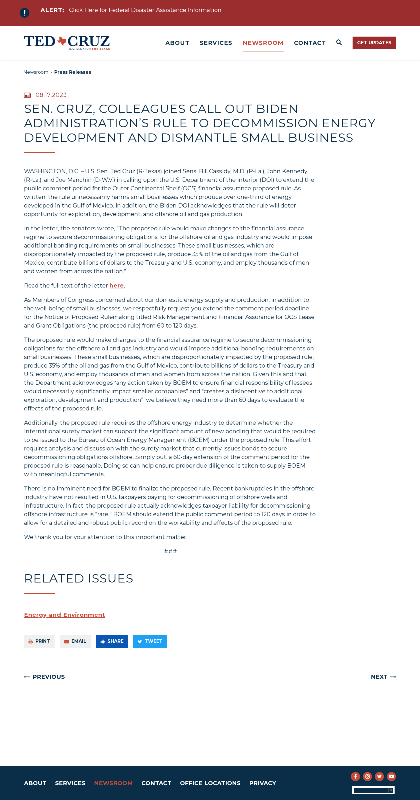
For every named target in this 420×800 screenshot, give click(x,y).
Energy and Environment (64, 614)
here (116, 285)
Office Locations (210, 783)
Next (379, 676)
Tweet (154, 641)
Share (115, 641)
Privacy (262, 783)
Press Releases (72, 72)
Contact (310, 42)
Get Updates (374, 42)
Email (78, 641)
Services (216, 42)
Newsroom (263, 42)
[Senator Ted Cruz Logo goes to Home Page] (67, 43)
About (177, 42)
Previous (49, 676)
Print (42, 641)
